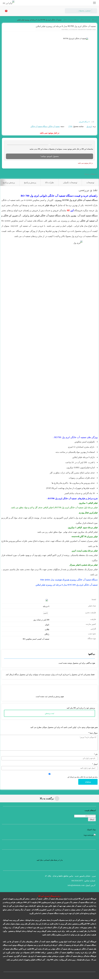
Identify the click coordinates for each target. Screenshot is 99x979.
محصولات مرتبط (90, 174)
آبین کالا (94, 20)
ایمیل (95, 764)
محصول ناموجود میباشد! (49, 156)
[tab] (90, 182)
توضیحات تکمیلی (70, 182)
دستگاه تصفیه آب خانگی (70, 20)
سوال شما (93, 733)
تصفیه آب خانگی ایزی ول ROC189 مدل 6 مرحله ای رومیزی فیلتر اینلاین (67, 585)
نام (96, 754)
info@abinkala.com (76, 885)
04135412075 (77, 881)
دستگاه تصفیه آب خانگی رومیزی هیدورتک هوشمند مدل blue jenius (69, 580)
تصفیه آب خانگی (85, 20)
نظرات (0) (49, 182)
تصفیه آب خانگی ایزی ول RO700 (70, 437)
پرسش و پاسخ (30, 182)
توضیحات (90, 182)
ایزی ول (89, 126)
